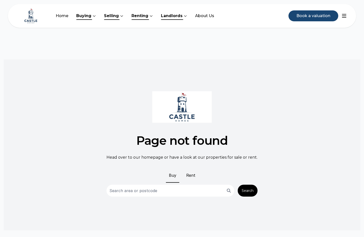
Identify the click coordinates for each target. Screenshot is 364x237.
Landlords (171, 15)
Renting (139, 15)
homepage (152, 157)
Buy (172, 175)
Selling (111, 15)
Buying (83, 15)
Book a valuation (313, 15)
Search (248, 190)
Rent (190, 175)
